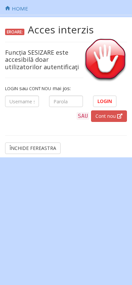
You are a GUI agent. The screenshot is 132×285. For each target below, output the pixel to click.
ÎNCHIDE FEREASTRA (32, 148)
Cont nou (106, 116)
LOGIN (104, 101)
